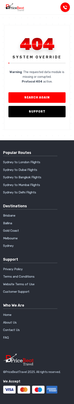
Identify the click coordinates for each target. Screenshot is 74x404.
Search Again (37, 97)
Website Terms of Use (19, 284)
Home (7, 315)
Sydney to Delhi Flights (19, 192)
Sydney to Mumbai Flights (21, 185)
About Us (10, 322)
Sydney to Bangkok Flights (22, 177)
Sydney (8, 246)
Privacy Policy (13, 269)
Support (37, 111)
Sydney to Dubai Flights (20, 170)
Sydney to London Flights (21, 162)
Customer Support (16, 292)
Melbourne (10, 238)
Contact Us (11, 330)
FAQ (6, 337)
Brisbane (9, 215)
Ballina (7, 223)
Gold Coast (11, 231)
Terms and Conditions (19, 276)
